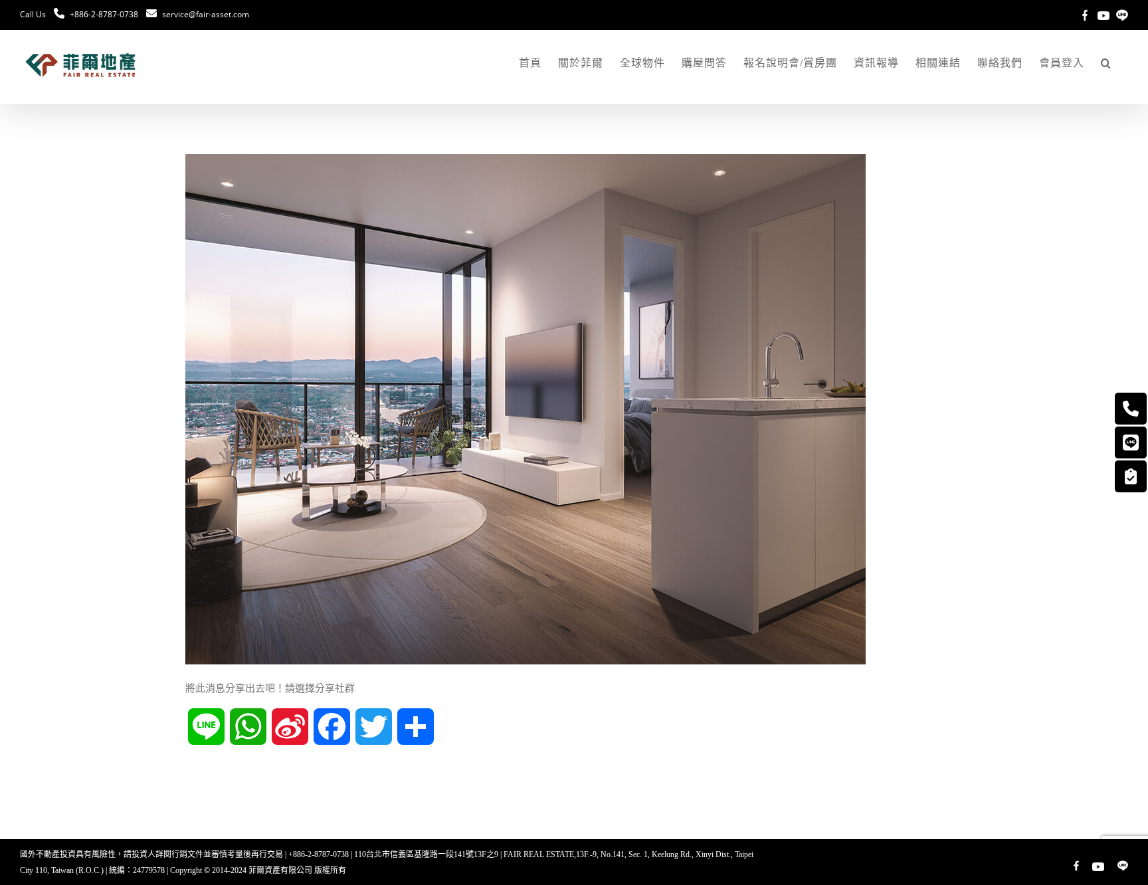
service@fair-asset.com (205, 14)
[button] (1106, 63)
